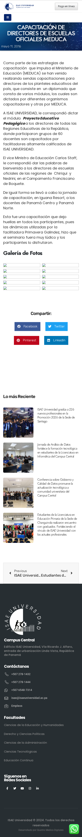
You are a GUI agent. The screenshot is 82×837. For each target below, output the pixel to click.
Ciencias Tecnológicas (20, 752)
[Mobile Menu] (7, 17)
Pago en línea (66, 6)
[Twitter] (15, 788)
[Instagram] (30, 788)
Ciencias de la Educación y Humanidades (34, 725)
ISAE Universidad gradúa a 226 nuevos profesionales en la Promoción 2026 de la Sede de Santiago (56, 415)
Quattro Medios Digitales (50, 830)
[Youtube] (22, 788)
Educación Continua (18, 760)
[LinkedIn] (37, 788)
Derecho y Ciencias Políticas (24, 734)
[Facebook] (7, 788)
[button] (27, 326)
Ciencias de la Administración (25, 743)
